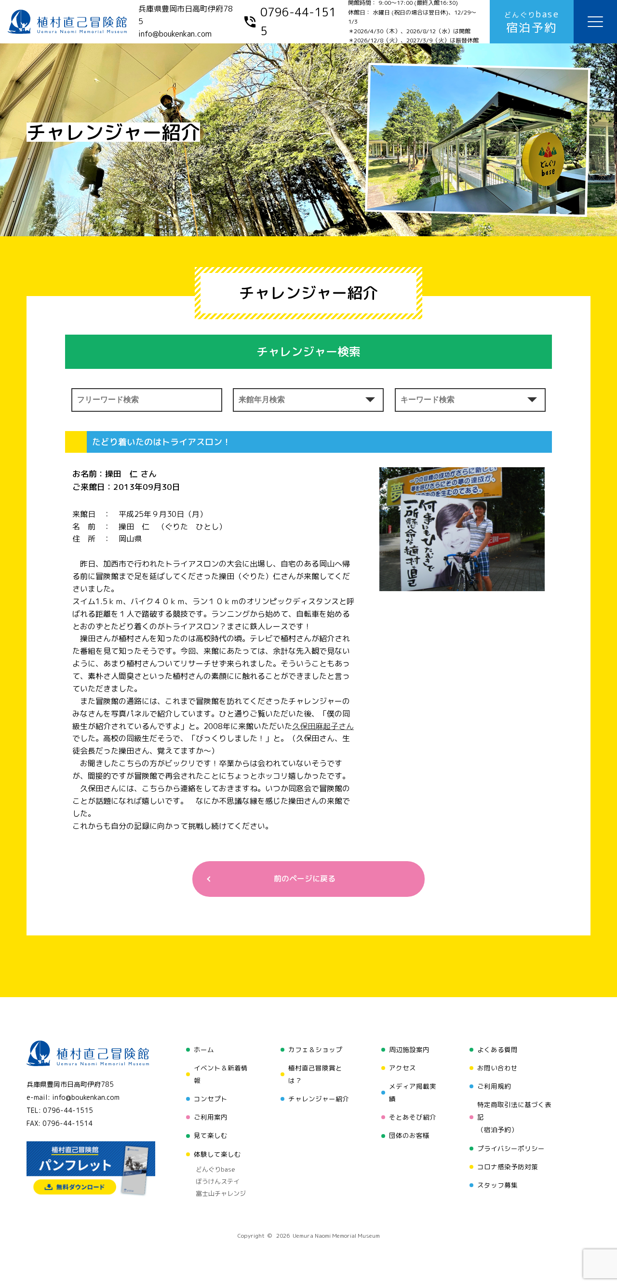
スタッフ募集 (497, 1185)
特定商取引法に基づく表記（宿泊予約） (514, 1117)
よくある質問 (497, 1049)
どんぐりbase (215, 1169)
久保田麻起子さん (323, 726)
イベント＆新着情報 (221, 1074)
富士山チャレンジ (221, 1193)
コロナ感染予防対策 (507, 1166)
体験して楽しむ (217, 1154)
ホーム (204, 1049)
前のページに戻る (304, 878)
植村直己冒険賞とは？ (315, 1074)
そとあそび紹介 (412, 1117)
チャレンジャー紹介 (318, 1098)
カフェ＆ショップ (315, 1049)
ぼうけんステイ (218, 1181)
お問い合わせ (497, 1067)
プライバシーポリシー (511, 1148)
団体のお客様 (409, 1135)
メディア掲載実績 (412, 1092)
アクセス (402, 1067)
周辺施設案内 (409, 1049)
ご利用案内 (211, 1117)
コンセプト (211, 1098)
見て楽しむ (211, 1135)
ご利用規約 (494, 1086)
